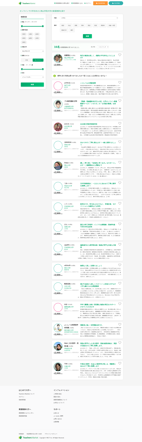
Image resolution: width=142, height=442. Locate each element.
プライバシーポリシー (51, 434)
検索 (32, 84)
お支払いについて (59, 402)
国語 (63, 25)
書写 (72, 30)
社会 (69, 25)
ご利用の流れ (58, 394)
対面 (26, 60)
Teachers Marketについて (26, 394)
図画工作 (64, 30)
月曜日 (24, 34)
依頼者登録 (101, 3)
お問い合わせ (58, 419)
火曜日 (30, 34)
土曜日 (37, 38)
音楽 (95, 25)
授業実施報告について (60, 400)
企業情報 (56, 422)
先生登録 (117, 3)
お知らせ (56, 413)
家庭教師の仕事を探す (63, 3)
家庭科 (103, 25)
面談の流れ (57, 397)
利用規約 (21, 434)
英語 (89, 25)
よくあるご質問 (58, 416)
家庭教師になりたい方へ (26, 413)
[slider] (22, 26)
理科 (82, 25)
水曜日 (37, 34)
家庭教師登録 (23, 416)
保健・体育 (112, 25)
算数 (76, 25)
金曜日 (30, 38)
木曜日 (24, 38)
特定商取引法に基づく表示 (34, 434)
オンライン (38, 60)
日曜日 (24, 42)
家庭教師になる (78, 3)
